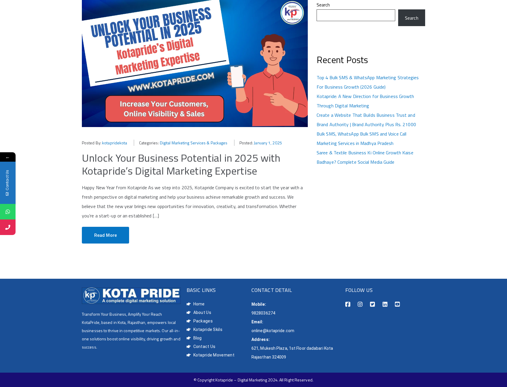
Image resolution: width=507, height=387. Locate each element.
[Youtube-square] (397, 304)
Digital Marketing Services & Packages (194, 143)
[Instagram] (360, 304)
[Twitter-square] (372, 304)
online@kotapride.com (272, 330)
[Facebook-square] (347, 304)
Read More (105, 235)
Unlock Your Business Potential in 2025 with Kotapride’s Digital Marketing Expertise (181, 164)
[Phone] (8, 227)
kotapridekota (114, 143)
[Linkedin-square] (385, 304)
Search (323, 4)
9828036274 (263, 313)
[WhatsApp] (8, 211)
